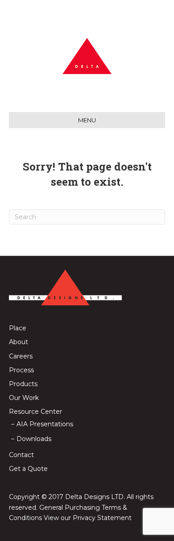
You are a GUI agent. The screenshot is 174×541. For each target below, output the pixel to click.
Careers (21, 356)
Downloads (34, 439)
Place (17, 328)
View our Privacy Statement (88, 518)
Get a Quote (28, 469)
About (18, 342)
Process (21, 370)
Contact (21, 455)
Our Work (24, 398)
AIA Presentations (45, 424)
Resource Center (35, 412)
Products (23, 384)
